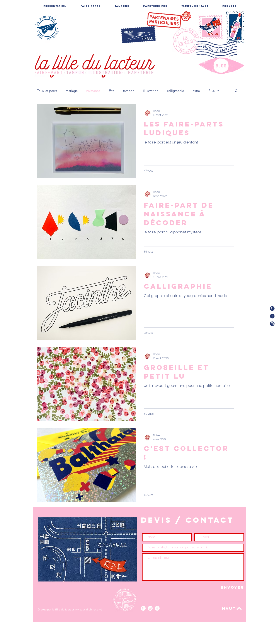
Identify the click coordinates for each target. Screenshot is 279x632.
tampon (128, 91)
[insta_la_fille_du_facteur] (272, 323)
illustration (150, 91)
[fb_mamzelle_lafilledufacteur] (272, 316)
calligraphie (175, 91)
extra (196, 91)
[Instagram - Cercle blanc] (150, 608)
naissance (93, 91)
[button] (236, 91)
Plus (211, 91)
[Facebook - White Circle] (157, 608)
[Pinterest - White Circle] (143, 608)
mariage (72, 91)
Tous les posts (47, 91)
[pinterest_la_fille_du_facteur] (272, 308)
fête (111, 91)
